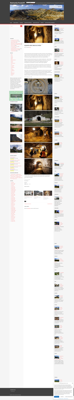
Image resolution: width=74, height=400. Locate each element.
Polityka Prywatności (66, 398)
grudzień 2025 (13, 187)
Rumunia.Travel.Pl (17, 3)
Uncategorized (13, 47)
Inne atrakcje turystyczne (14, 41)
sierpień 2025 (13, 192)
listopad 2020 (13, 209)
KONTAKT (42, 22)
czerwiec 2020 (13, 214)
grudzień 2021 (13, 198)
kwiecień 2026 (13, 183)
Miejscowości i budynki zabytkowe (16, 43)
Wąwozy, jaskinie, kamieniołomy (15, 48)
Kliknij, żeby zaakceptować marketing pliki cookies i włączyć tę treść (16, 96)
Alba (25, 201)
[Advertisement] (38, 50)
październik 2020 (13, 210)
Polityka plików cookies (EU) (49, 22)
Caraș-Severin (13, 63)
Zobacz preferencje (68, 396)
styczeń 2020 (13, 220)
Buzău (12, 62)
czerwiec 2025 (13, 194)
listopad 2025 (13, 188)
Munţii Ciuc (61, 185)
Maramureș (12, 72)
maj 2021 (12, 202)
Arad (11, 55)
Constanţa (12, 65)
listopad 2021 (13, 199)
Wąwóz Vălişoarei (12, 157)
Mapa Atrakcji (16, 22)
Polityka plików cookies (61, 398)
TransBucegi (62, 163)
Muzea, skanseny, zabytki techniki (38, 44)
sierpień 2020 (13, 212)
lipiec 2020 (12, 213)
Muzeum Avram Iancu (28, 203)
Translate (32, 3)
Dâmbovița (12, 67)
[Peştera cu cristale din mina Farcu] (47, 193)
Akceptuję (56, 396)
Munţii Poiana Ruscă (61, 120)
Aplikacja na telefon (27, 22)
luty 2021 (12, 206)
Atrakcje (21, 22)
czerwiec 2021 (13, 201)
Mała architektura (13, 42)
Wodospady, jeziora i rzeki (15, 49)
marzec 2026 (13, 184)
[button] (72, 383)
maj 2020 (12, 215)
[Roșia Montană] (38, 193)
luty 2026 (12, 185)
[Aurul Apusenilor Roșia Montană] (28, 193)
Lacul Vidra (20, 175)
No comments (31, 44)
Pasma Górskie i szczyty (14, 46)
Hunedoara (12, 70)
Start (11, 22)
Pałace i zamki (13, 45)
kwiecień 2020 (13, 216)
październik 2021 (13, 200)
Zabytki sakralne (13, 50)
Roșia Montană (50, 203)
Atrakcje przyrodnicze (14, 40)
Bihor (12, 58)
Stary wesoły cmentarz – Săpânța (15, 160)
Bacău (12, 57)
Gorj (11, 68)
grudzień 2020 (13, 208)
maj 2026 (12, 182)
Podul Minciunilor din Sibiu (61, 285)
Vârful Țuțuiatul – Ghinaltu (61, 337)
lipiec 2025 (12, 193)
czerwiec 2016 (13, 221)
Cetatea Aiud (62, 28)
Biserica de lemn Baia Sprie (61, 211)
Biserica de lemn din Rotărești (61, 174)
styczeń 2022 (13, 197)
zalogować (28, 208)
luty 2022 (12, 196)
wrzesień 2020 (13, 211)
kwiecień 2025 (13, 195)
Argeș (12, 56)
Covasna (12, 66)
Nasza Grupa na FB (36, 22)
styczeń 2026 (13, 186)
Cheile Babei (62, 272)
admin (30, 47)
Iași (11, 71)
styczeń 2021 (13, 207)
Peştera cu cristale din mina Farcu (61, 63)
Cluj (11, 64)
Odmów (62, 396)
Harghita (12, 69)
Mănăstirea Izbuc (12, 168)
